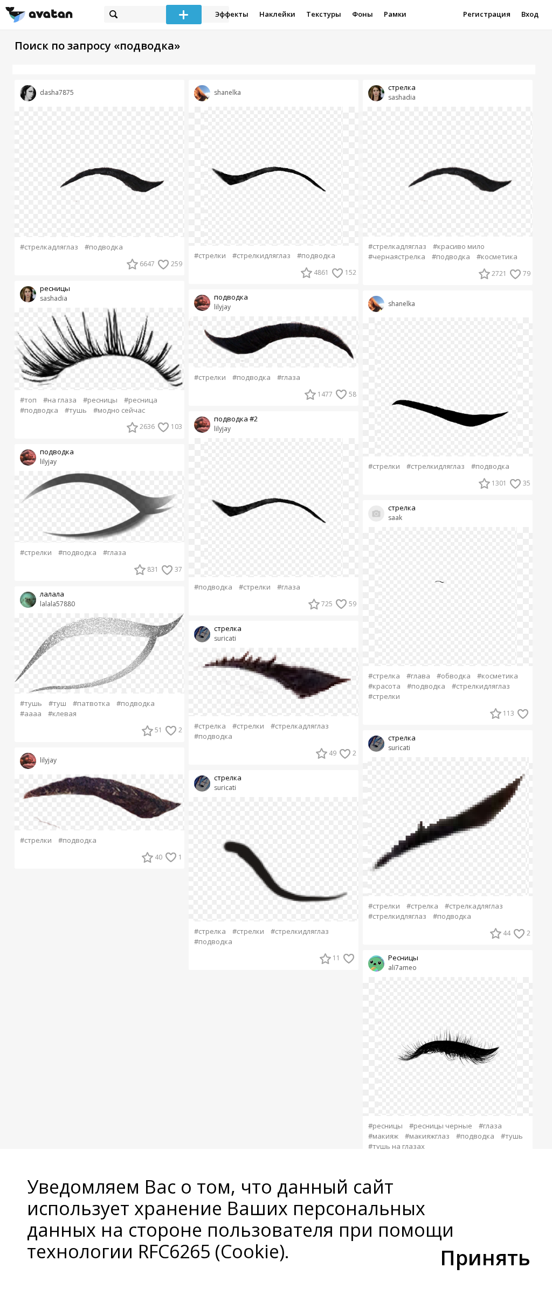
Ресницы (403, 957)
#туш (57, 703)
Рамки (395, 14)
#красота (384, 686)
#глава (418, 676)
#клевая (62, 713)
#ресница (140, 400)
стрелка (228, 628)
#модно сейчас (119, 410)
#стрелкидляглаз (261, 255)
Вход (530, 14)
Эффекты (232, 14)
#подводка (104, 247)
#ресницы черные (440, 1125)
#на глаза (60, 400)
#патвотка (91, 703)
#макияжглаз (427, 1136)
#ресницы (100, 400)
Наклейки (277, 14)
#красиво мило (459, 246)
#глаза (114, 552)
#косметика (497, 256)
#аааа (31, 713)
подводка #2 (236, 418)
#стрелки (36, 552)
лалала (52, 594)
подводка (57, 451)
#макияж (383, 1136)
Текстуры (323, 14)
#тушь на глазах (396, 1146)
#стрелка (210, 726)
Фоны (362, 14)
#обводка (454, 676)
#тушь (76, 410)
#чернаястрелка (396, 256)
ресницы (55, 288)
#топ (28, 400)
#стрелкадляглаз (49, 247)
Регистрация (486, 14)
